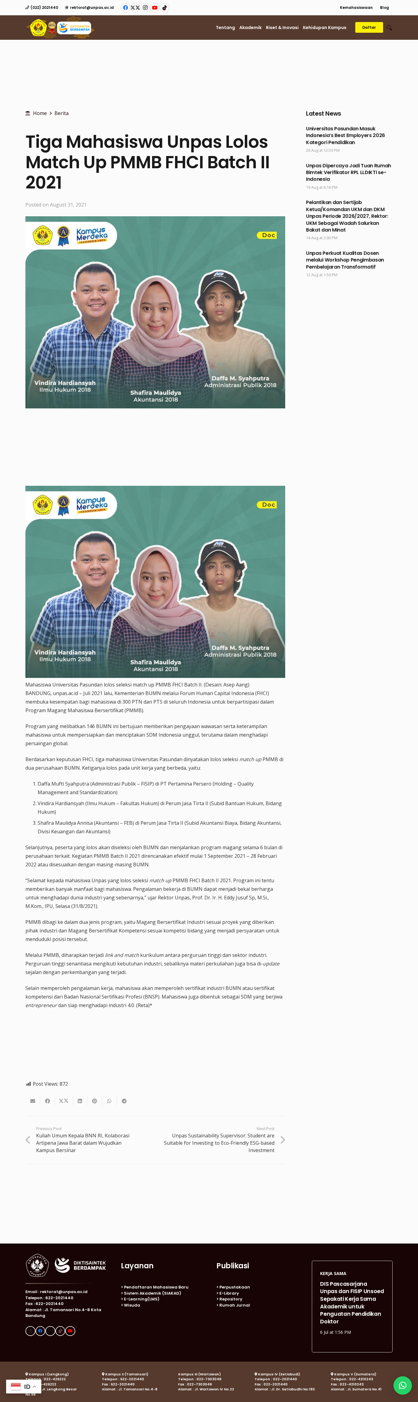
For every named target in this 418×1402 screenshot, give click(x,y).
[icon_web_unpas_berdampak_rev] (60, 27)
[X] (135, 8)
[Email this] (32, 1101)
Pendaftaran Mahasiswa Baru (156, 1287)
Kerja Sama (333, 1270)
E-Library (229, 1293)
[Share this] (47, 1101)
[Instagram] (145, 8)
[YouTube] (155, 8)
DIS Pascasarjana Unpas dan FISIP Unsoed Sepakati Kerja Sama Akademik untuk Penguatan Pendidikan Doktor (352, 1299)
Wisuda (132, 1305)
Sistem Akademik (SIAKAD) (152, 1293)
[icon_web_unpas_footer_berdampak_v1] (65, 1265)
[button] (376, 8)
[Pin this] (95, 1101)
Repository (230, 1299)
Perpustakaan (234, 1287)
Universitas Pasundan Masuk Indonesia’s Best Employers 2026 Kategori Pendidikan (345, 135)
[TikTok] (165, 8)
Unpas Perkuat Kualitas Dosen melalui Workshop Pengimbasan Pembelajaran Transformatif (345, 260)
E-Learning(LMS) (141, 1299)
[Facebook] (125, 8)
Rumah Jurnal (234, 1305)
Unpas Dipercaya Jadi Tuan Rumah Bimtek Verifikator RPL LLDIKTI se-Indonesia (348, 172)
